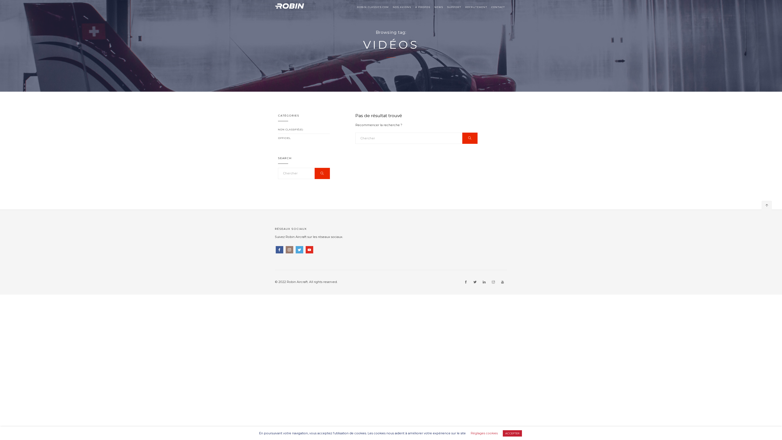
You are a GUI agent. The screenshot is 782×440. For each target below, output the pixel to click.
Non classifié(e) (290, 129)
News (438, 7)
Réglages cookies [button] (484, 433)
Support (454, 7)
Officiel (284, 138)
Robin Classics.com (373, 7)
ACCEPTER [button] (512, 433)
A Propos (422, 7)
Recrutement (476, 7)
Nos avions (402, 7)
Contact (498, 7)
